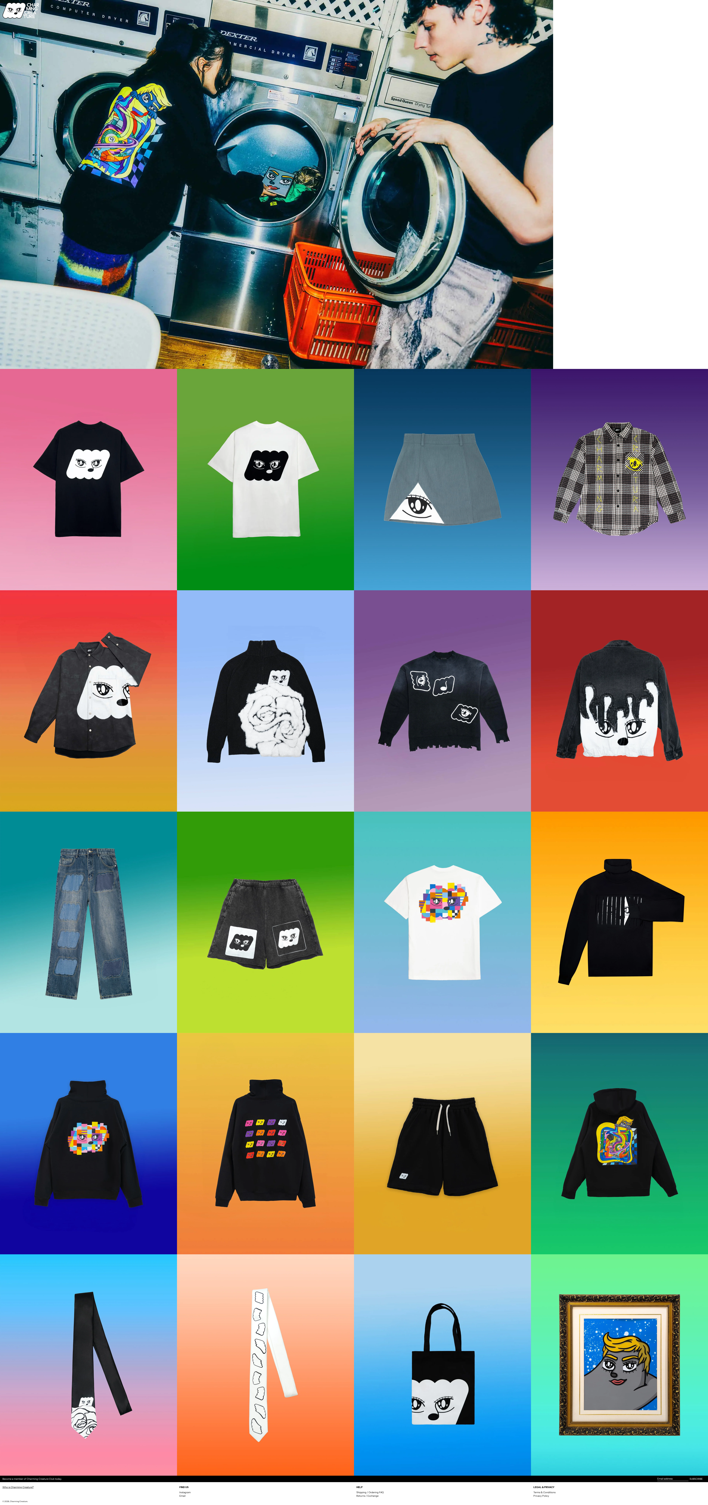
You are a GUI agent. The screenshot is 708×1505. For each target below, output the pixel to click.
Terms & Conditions (544, 1492)
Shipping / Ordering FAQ (370, 1492)
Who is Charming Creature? (18, 1487)
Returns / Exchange (367, 1495)
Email (182, 1495)
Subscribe (696, 1478)
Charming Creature (18, 1501)
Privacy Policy (541, 1495)
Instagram (185, 1492)
